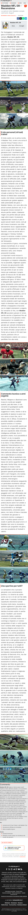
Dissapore (20, 902)
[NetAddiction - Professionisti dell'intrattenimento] (17, 900)
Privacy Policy (19, 891)
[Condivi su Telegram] (26, 18)
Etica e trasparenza (16, 892)
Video (24, 3)
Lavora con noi (13, 894)
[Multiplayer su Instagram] (11, 869)
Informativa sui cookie (10, 891)
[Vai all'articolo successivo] (1, 578)
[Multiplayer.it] (6, 0)
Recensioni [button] (13, 3)
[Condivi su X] (20, 18)
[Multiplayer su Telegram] (14, 869)
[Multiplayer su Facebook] (6, 869)
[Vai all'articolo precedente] (26, 578)
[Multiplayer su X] (9, 869)
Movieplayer (14, 902)
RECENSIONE (4, 15)
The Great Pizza (13, 904)
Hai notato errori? (7, 842)
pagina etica (22, 856)
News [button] (20, 3)
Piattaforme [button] (5, 3)
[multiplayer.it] (14, 866)
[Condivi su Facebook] (18, 18)
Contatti (23, 892)
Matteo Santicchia (12, 15)
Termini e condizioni (6, 892)
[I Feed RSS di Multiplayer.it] (21, 869)
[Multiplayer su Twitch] (16, 869)
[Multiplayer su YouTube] (19, 869)
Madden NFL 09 (15, 22)
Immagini (21, 26)
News (13, 26)
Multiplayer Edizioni (22, 904)
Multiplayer (7, 902)
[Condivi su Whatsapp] (23, 18)
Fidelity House (4, 904)
